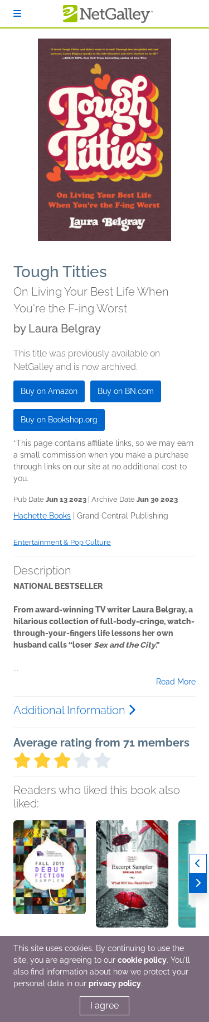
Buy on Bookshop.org (59, 419)
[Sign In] (17, 14)
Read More (176, 681)
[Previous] (198, 863)
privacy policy (115, 983)
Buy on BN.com (126, 391)
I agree (104, 1005)
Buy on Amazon (49, 391)
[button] (49, 879)
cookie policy (142, 960)
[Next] (198, 883)
